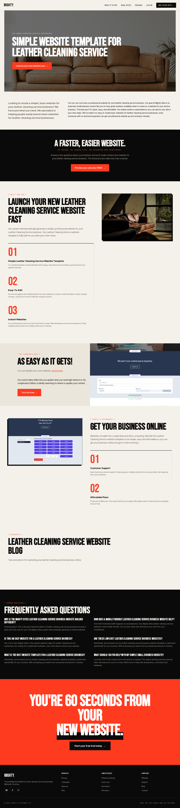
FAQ (63, 790)
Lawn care (106, 782)
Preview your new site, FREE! (90, 168)
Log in (149, 5)
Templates (65, 782)
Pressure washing (108, 778)
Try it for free (29, 392)
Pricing (138, 5)
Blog (143, 786)
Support (145, 782)
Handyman (106, 786)
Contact (145, 790)
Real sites (126, 5)
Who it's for (111, 5)
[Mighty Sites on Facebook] (12, 790)
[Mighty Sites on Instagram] (18, 790)
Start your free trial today (90, 746)
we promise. (57, 370)
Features (64, 786)
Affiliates (145, 778)
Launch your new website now (32, 66)
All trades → (106, 790)
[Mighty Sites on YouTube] (6, 790)
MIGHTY (9, 5)
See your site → (166, 5)
